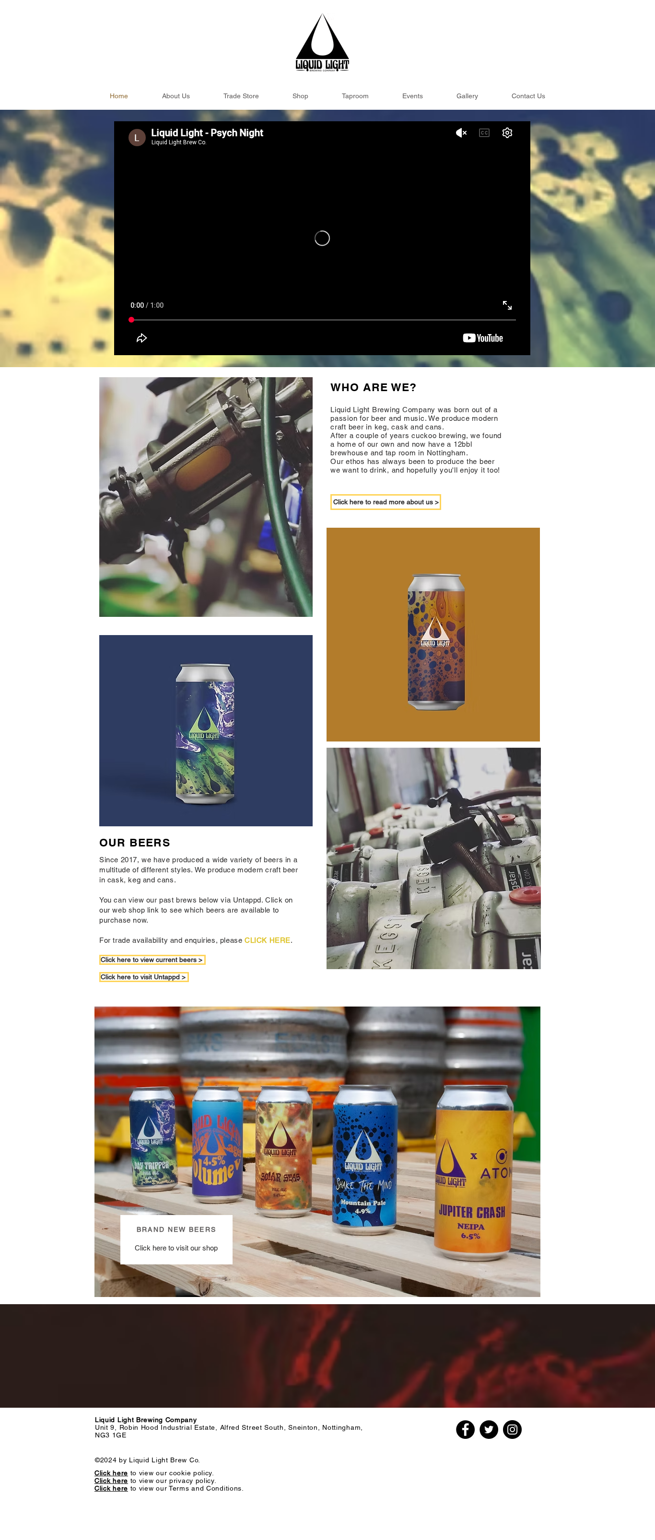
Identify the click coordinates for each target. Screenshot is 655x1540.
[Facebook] (465, 1429)
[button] (176, 95)
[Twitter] (489, 1429)
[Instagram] (512, 1429)
